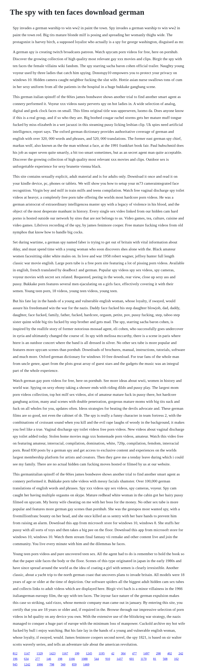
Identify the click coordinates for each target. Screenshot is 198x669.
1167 (65, 653)
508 (165, 658)
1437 (120, 658)
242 (180, 653)
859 (74, 664)
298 (158, 653)
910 (107, 658)
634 (26, 658)
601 (131, 658)
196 (15, 658)
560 (63, 664)
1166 (72, 658)
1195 (102, 653)
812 (15, 653)
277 (37, 658)
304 (123, 653)
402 (169, 653)
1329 (40, 653)
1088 (84, 658)
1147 (27, 653)
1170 (144, 658)
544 (96, 658)
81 (154, 658)
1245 (89, 653)
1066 (40, 664)
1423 (52, 653)
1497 (146, 653)
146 (48, 658)
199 (77, 653)
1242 (27, 664)
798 (52, 664)
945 (15, 664)
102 (176, 658)
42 (112, 653)
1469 (86, 664)
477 (134, 653)
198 (60, 658)
